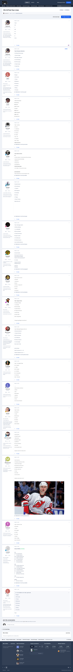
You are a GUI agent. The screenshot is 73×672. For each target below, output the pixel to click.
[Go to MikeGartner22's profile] (7, 459)
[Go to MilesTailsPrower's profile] (59, 651)
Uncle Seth (8, 128)
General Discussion (19, 13)
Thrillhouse (8, 527)
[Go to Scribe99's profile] (7, 152)
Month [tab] (36, 646)
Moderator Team (8, 27)
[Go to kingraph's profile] (18, 655)
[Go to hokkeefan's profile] (7, 277)
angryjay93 (8, 256)
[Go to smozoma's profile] (18, 647)
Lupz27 (7, 78)
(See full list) (68, 632)
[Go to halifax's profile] (18, 651)
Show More (40, 653)
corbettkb (8, 552)
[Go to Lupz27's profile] (7, 74)
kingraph (21, 654)
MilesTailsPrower (63, 650)
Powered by (66, 670)
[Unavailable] (39, 481)
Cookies (8, 670)
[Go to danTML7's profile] (7, 409)
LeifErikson (8, 389)
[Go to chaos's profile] (7, 300)
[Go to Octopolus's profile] (31, 650)
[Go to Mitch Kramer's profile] (7, 328)
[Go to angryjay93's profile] (7, 252)
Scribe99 (7, 156)
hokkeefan (8, 281)
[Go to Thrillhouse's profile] (7, 524)
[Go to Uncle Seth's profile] (7, 124)
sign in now (25, 621)
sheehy (7, 104)
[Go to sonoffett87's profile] (7, 363)
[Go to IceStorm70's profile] (3, 13)
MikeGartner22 (8, 462)
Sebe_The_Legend (7, 437)
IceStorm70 (7, 13)
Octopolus (35, 649)
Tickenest (8, 228)
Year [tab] (40, 646)
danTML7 (7, 413)
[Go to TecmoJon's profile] (7, 183)
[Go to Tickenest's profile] (7, 224)
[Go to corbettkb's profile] (7, 548)
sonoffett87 (7, 366)
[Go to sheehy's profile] (7, 100)
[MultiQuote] (15, 45)
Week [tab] (32, 646)
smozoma (21, 646)
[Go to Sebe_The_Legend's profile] (7, 434)
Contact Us (4, 670)
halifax (21, 650)
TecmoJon (8, 187)
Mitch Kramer (7, 332)
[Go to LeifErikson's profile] (7, 385)
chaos (8, 304)
